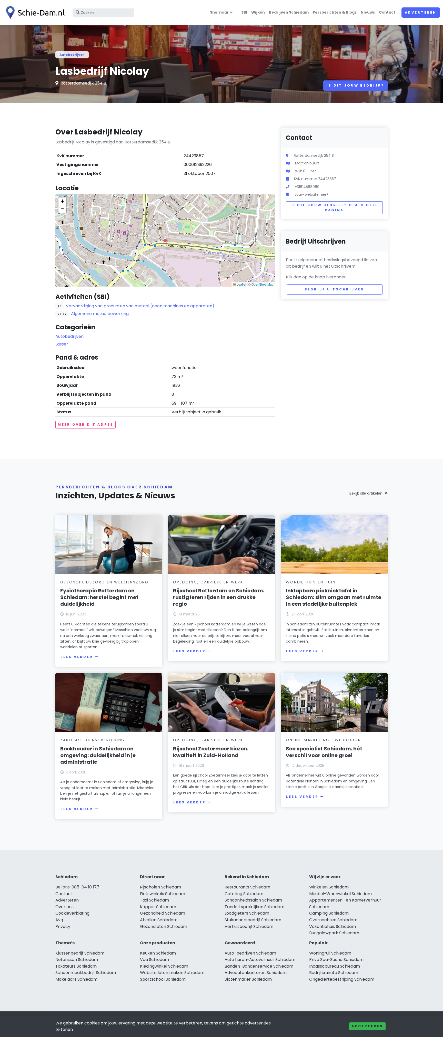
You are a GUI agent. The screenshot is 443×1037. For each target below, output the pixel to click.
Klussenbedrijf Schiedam (79, 953)
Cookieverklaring (72, 913)
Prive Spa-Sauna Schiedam (336, 959)
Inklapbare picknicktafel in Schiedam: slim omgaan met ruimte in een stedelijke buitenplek (333, 597)
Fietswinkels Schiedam (162, 894)
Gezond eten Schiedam (163, 926)
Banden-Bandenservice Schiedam (259, 966)
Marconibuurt (307, 163)
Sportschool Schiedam (163, 979)
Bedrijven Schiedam (289, 12)
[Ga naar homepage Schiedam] (34, 12)
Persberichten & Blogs (335, 12)
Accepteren (367, 1026)
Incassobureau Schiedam (334, 966)
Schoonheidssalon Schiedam (253, 900)
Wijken (258, 12)
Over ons (64, 907)
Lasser (61, 344)
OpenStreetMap (262, 284)
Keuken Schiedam (158, 953)
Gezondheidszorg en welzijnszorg (104, 582)
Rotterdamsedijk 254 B (83, 83)
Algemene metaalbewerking (100, 314)
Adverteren (421, 12)
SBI (244, 12)
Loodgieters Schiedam (247, 913)
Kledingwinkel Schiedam (164, 966)
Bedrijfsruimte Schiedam (333, 973)
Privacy (62, 926)
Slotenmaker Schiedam (248, 979)
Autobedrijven (72, 55)
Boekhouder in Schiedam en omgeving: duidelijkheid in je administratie (98, 755)
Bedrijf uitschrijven (334, 289)
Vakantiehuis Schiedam (332, 926)
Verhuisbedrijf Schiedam (249, 926)
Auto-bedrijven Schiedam (250, 953)
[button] (165, 240)
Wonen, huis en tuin (311, 582)
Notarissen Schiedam (76, 959)
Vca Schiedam (154, 959)
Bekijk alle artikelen (365, 493)
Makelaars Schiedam (76, 979)
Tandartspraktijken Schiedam (254, 907)
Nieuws (368, 12)
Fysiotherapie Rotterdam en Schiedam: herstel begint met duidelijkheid (99, 597)
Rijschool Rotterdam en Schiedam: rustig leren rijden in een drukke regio (218, 597)
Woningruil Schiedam (330, 953)
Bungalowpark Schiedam (334, 933)
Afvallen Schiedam (158, 920)
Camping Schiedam (329, 913)
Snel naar (219, 12)
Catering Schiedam (244, 894)
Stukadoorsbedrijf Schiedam (253, 920)
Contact (387, 12)
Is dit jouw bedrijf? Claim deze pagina (334, 207)
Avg (59, 920)
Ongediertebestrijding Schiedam (341, 979)
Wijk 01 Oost (305, 171)
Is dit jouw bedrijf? (355, 85)
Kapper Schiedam (158, 907)
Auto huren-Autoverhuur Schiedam (260, 959)
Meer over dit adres (85, 424)
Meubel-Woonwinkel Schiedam (340, 894)
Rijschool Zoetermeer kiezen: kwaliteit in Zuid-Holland (210, 752)
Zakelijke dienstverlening (92, 739)
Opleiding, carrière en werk (208, 582)
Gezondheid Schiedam (162, 913)
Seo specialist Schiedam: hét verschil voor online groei (324, 752)
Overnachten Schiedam (333, 920)
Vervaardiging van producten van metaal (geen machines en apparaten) (140, 306)
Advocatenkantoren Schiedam (256, 973)
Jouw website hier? (311, 194)
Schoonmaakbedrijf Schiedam (85, 973)
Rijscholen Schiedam (160, 887)
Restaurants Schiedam (247, 887)
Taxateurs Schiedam (76, 966)
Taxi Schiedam (154, 900)
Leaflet (241, 284)
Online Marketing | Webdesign (323, 739)
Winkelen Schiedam (329, 887)
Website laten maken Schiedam (172, 973)
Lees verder (77, 657)
